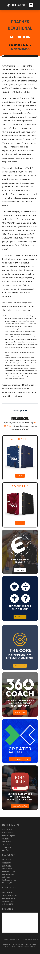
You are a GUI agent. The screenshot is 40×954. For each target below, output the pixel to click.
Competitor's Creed (9, 871)
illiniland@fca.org (8, 901)
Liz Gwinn (5, 838)
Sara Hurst (6, 844)
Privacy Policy (10, 946)
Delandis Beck (7, 830)
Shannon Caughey (8, 836)
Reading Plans (7, 868)
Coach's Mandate (8, 874)
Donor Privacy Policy (27, 946)
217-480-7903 (7, 904)
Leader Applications (9, 880)
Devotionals (6, 863)
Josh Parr (5, 850)
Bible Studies (6, 865)
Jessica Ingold (7, 847)
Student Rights (7, 883)
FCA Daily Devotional (9, 860)
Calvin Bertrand (7, 833)
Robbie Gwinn (7, 841)
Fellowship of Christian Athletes (17, 944)
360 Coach (6, 877)
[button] (31, 5)
